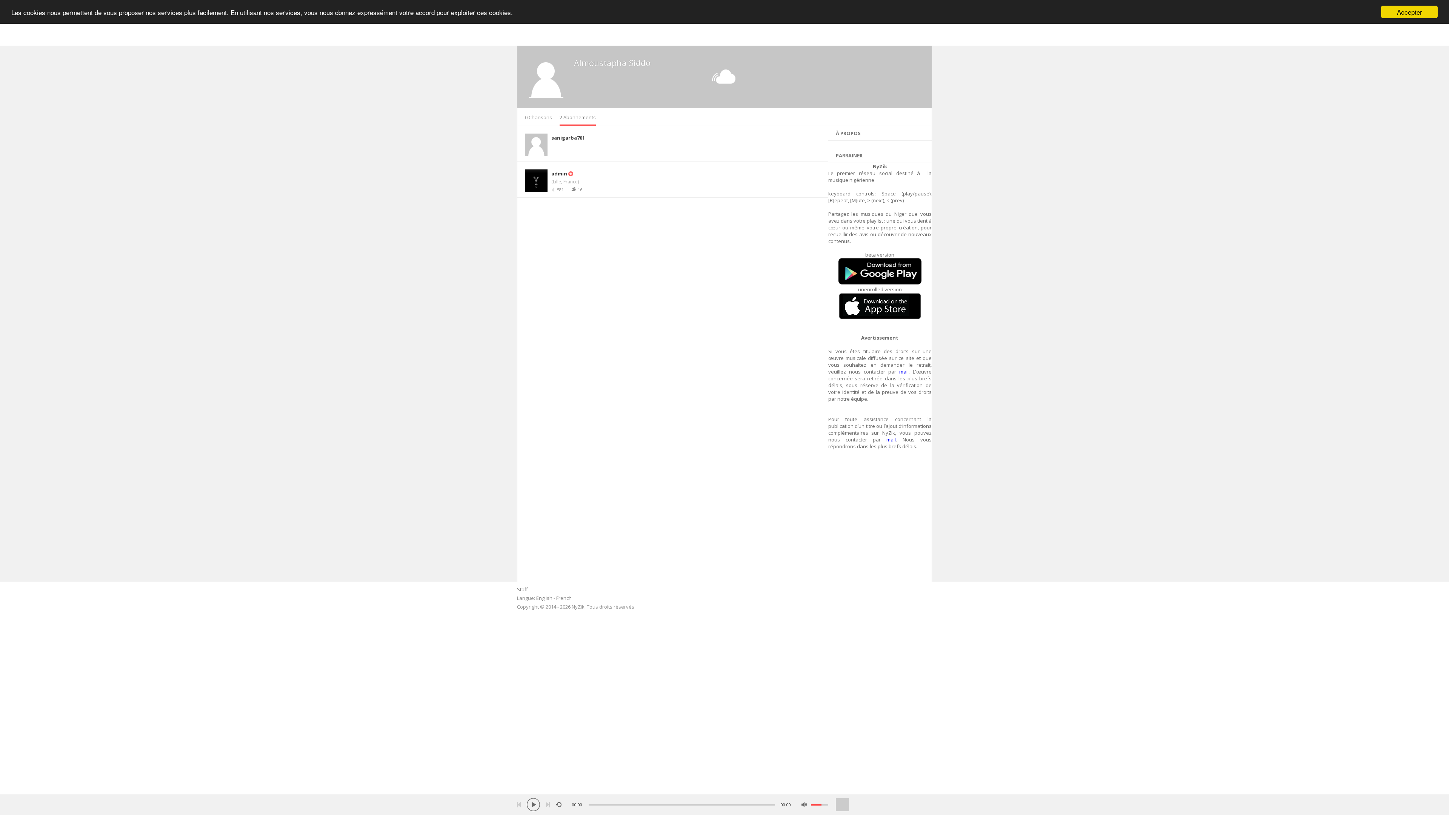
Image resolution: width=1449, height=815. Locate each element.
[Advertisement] (880, 520)
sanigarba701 (568, 137)
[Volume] (819, 805)
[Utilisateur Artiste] (570, 173)
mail (904, 371)
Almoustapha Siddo (612, 62)
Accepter (1409, 12)
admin (559, 173)
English (544, 598)
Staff (522, 589)
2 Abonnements (578, 117)
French (564, 598)
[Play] (533, 804)
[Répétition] (558, 804)
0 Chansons (538, 117)
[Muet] (804, 804)
